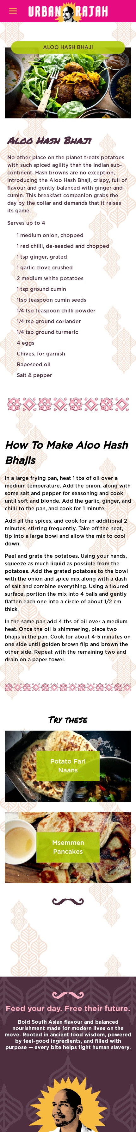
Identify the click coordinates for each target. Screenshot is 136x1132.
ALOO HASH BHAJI (68, 47)
